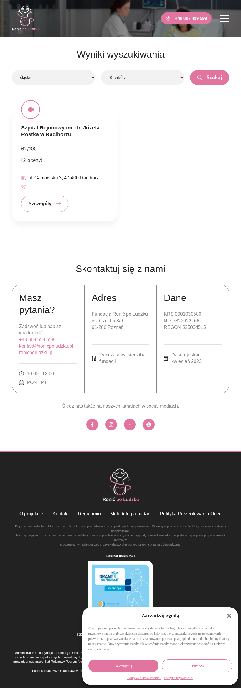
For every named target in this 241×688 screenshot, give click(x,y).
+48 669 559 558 (36, 339)
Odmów (197, 666)
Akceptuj (123, 666)
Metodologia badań (130, 513)
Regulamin (89, 513)
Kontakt (60, 513)
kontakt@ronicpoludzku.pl (46, 346)
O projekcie (31, 513)
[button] (229, 616)
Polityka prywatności (178, 678)
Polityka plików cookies (144, 678)
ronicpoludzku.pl (36, 352)
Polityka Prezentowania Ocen (191, 513)
